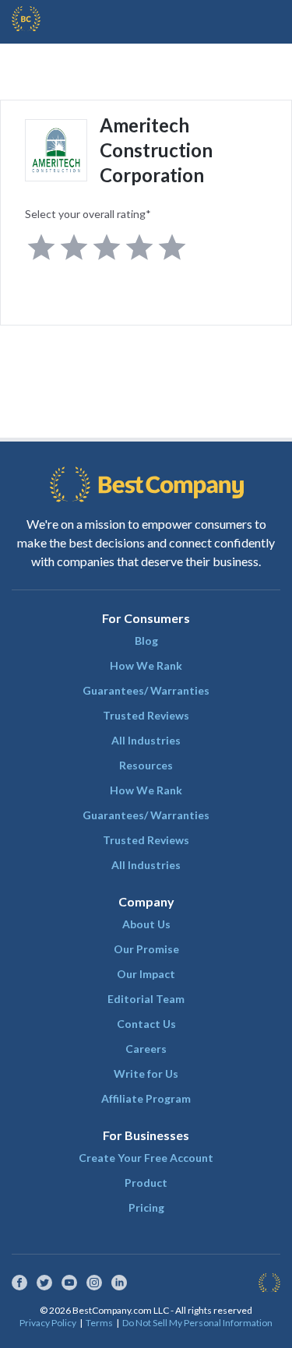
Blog (146, 640)
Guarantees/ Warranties (146, 690)
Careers (146, 1048)
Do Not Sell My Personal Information (197, 1323)
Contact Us (146, 1023)
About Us (146, 924)
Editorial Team (146, 998)
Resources (146, 765)
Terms (99, 1323)
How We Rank (146, 665)
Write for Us (146, 1073)
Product (146, 1182)
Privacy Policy (47, 1323)
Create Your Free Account (146, 1157)
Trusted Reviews (146, 715)
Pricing (146, 1207)
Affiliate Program (146, 1098)
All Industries (146, 740)
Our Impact (146, 973)
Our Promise (146, 949)
